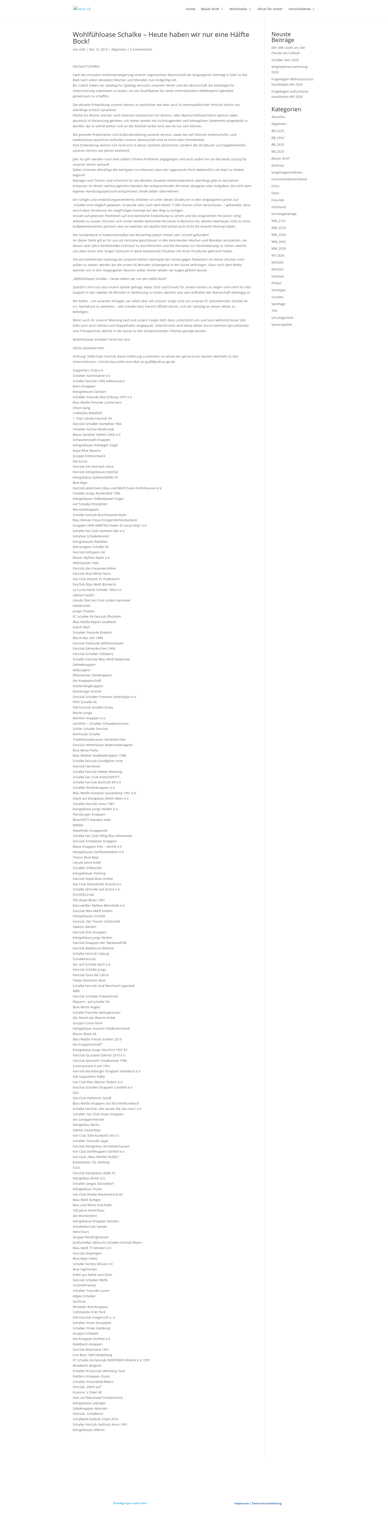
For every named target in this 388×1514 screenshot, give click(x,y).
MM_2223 (278, 228)
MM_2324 (278, 235)
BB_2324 (277, 138)
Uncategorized (282, 317)
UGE (82, 49)
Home (190, 9)
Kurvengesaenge (284, 214)
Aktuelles (278, 117)
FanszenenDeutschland (289, 179)
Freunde (277, 200)
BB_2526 (277, 151)
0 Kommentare (141, 49)
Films (275, 186)
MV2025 (277, 269)
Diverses (277, 165)
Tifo (274, 311)
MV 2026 (277, 255)
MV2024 (277, 262)
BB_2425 (277, 144)
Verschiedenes (300, 9)
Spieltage (278, 304)
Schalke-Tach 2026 (285, 60)
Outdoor (277, 276)
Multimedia (238, 9)
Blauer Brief (210, 9)
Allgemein (118, 49)
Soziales (277, 297)
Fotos (275, 193)
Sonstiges (278, 290)
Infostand (278, 207)
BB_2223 (277, 131)
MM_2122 (278, 221)
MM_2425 (278, 241)
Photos (276, 283)
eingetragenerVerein (286, 172)
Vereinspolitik (281, 324)
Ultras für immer (270, 9)
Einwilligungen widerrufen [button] (130, 1503)
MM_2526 (278, 248)
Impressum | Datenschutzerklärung (258, 1503)
